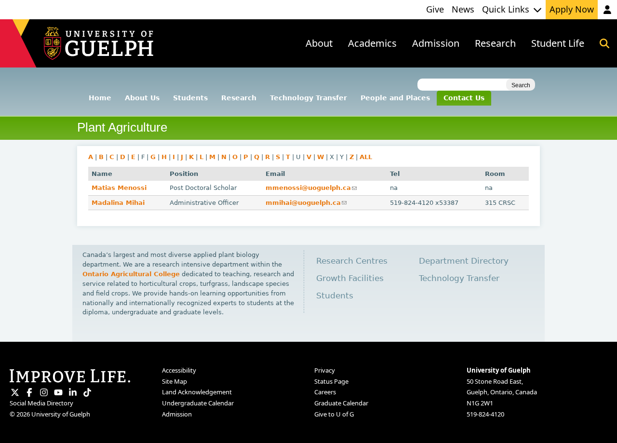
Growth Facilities (350, 278)
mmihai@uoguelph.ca (306, 202)
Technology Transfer (308, 98)
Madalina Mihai (118, 202)
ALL (366, 157)
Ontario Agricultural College (131, 274)
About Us (142, 98)
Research (238, 98)
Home (100, 98)
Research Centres (352, 261)
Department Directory (464, 261)
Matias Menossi (119, 187)
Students (190, 98)
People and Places (395, 98)
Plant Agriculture (122, 127)
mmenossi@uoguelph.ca (311, 187)
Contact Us (463, 98)
